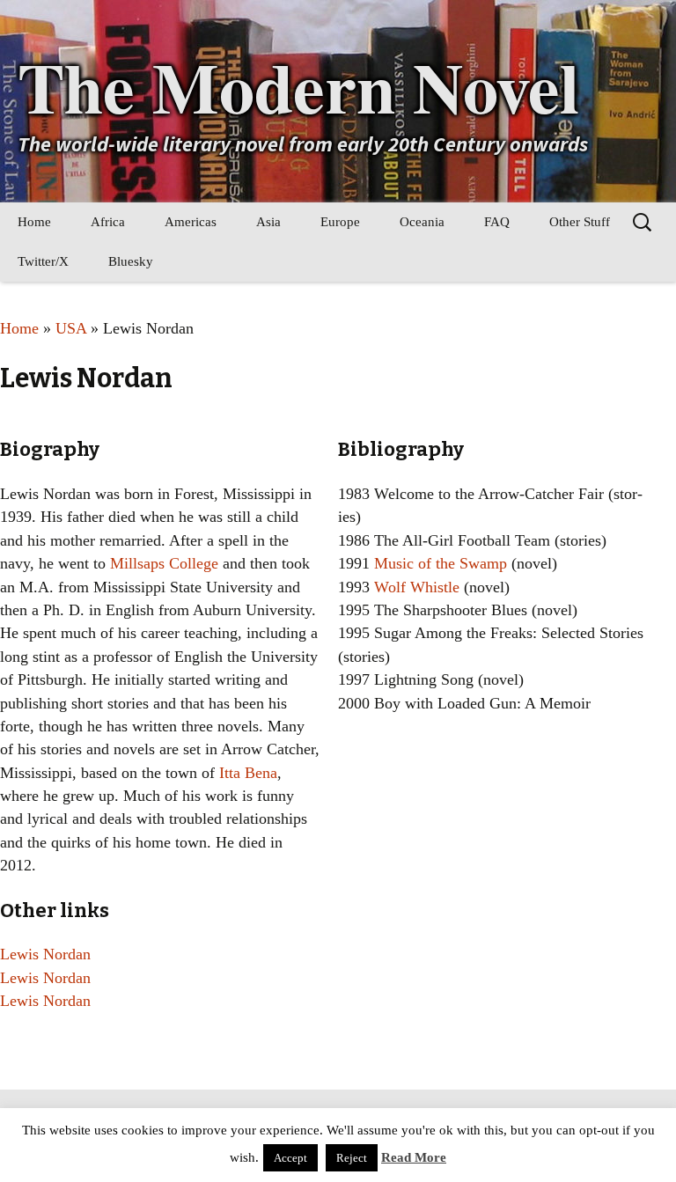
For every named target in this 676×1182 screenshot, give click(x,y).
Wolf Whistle (416, 587)
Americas (191, 222)
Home (34, 222)
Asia (268, 222)
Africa (108, 222)
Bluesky (130, 261)
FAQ (497, 222)
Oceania (422, 222)
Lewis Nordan (45, 954)
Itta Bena (248, 773)
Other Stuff (579, 222)
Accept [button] (290, 1157)
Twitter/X (43, 261)
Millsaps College (164, 563)
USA (70, 328)
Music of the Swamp (440, 563)
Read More (413, 1157)
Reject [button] (351, 1157)
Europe (340, 222)
